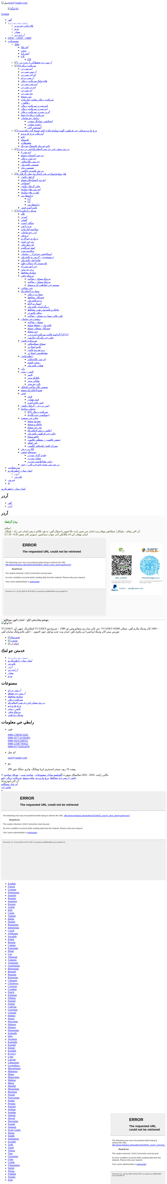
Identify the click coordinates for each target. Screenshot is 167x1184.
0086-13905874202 (18, 734)
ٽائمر (73, 778)
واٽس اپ (6, 787)
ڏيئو (3, 778)
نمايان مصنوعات (44, 774)
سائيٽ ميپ (27, 774)
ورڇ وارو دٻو (42, 778)
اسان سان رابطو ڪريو (13, 488)
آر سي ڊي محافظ (59, 778)
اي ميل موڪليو (9, 784)
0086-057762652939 (19, 746)
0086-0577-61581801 (19, 737)
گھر (10, 503)
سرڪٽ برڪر (14, 778)
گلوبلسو (58, 774)
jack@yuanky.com (17, 2)
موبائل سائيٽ (11, 774)
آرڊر (10, 506)
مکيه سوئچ (28, 778)
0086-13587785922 (18, 743)
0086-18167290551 (18, 740)
